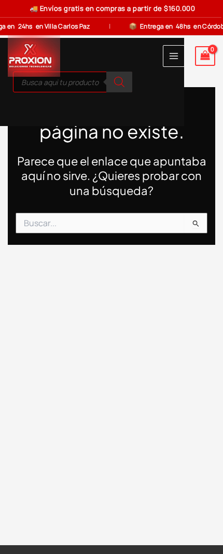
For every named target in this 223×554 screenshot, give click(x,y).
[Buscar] (119, 82)
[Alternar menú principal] (174, 56)
